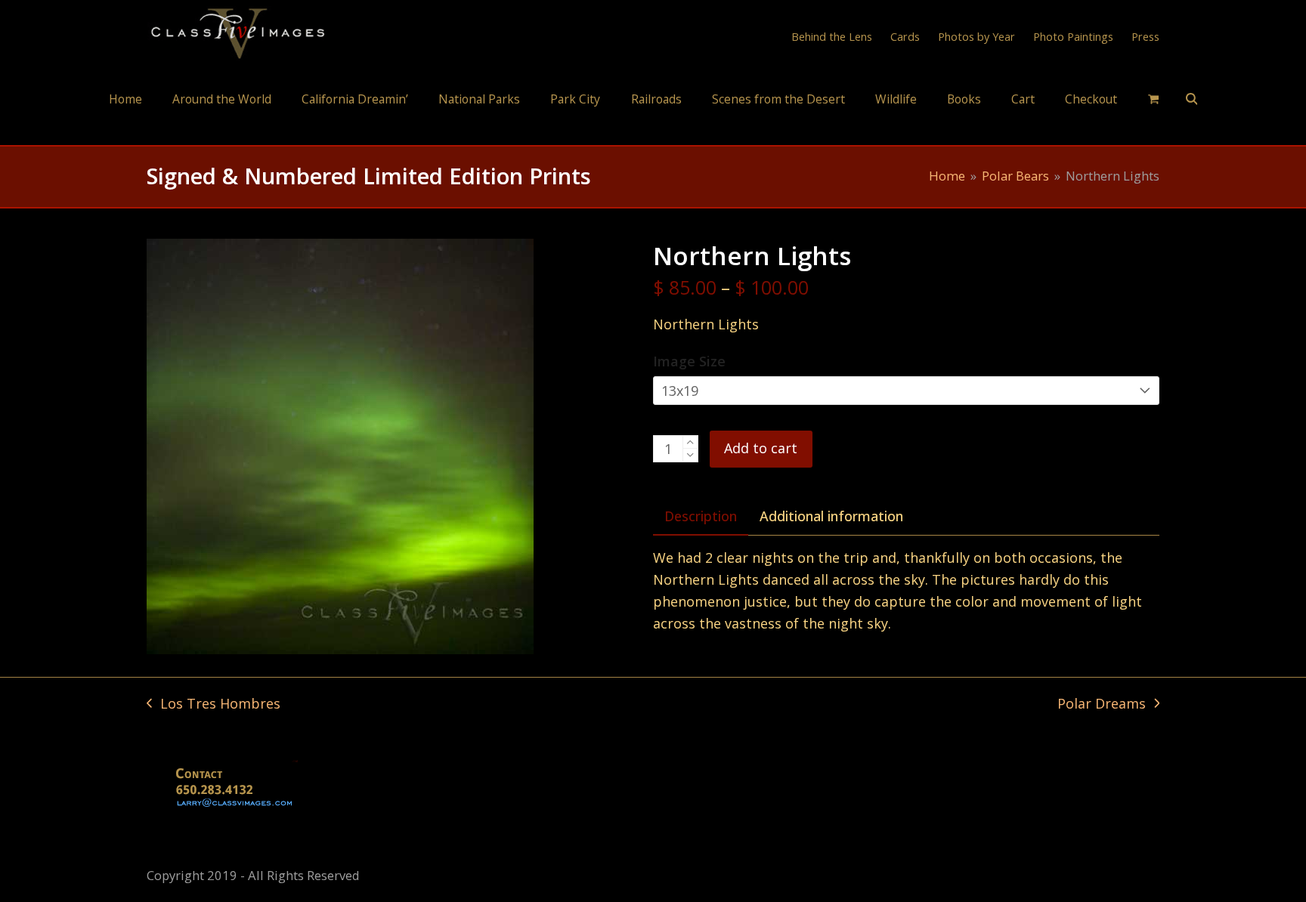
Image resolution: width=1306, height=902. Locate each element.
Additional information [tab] (831, 516)
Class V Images (653, 131)
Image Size (689, 361)
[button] (1153, 98)
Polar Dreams (1101, 704)
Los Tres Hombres (213, 704)
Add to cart (760, 448)
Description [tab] (700, 516)
